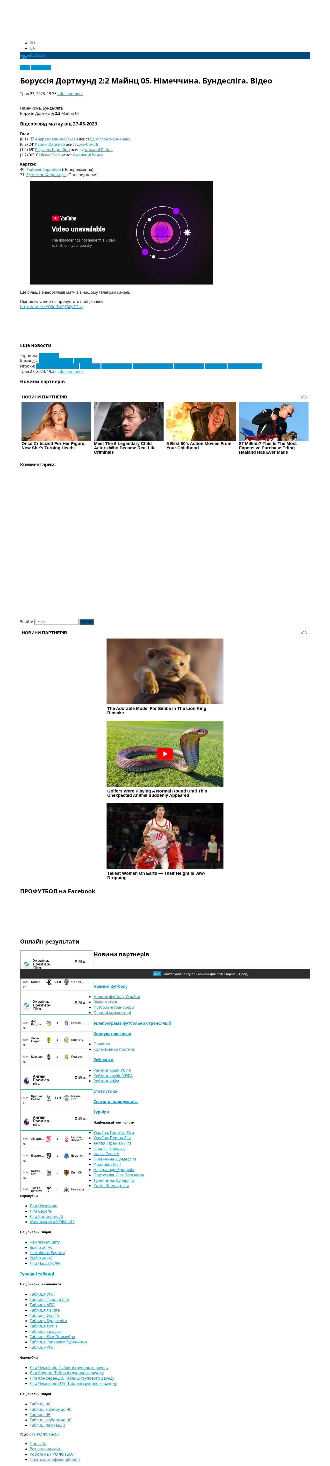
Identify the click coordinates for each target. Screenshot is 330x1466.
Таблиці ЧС (40, 1404)
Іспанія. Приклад (109, 1148)
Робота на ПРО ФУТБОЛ (52, 1454)
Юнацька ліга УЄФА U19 (52, 1221)
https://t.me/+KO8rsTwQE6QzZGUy (51, 306)
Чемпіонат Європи (47, 1252)
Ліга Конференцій (46, 1216)
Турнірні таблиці (37, 1274)
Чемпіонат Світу (45, 1242)
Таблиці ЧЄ (40, 1414)
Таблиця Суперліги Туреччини (58, 1342)
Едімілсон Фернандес (110, 139)
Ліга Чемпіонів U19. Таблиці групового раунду (73, 1383)
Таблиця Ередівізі (46, 1331)
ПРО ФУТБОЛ (46, 1434)
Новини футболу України (116, 996)
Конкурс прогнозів (112, 1033)
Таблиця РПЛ (42, 1347)
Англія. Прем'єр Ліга (112, 1143)
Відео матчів (105, 1002)
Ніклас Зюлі (50, 155)
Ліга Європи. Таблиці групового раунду (67, 1373)
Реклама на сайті (45, 1449)
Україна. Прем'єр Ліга (113, 1132)
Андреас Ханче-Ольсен (56, 139)
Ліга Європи (41, 1211)
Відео (25, 67)
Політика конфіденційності (55, 1459)
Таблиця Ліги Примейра (52, 1336)
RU (32, 43)
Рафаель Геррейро (52, 149)
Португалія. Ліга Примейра (118, 1175)
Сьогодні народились (115, 1101)
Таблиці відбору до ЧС (51, 1409)
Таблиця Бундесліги (48, 1320)
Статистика (105, 1091)
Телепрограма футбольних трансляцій (132, 1023)
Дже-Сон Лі (87, 144)
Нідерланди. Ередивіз (113, 1169)
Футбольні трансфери (113, 1007)
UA (32, 48)
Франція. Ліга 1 (107, 1164)
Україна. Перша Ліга (112, 1137)
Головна (37, 54)
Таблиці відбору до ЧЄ (51, 1420)
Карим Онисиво (50, 144)
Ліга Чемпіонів (43, 1206)
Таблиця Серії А (44, 1315)
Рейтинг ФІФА (106, 1081)
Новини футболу (110, 986)
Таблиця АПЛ (42, 1304)
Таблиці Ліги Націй (47, 1425)
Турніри (101, 1112)
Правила (101, 1044)
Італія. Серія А (106, 1153)
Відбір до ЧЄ (41, 1258)
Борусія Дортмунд (56, 360)
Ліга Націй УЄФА (45, 1263)
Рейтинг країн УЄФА (112, 1070)
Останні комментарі (112, 1012)
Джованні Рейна (97, 149)
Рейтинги (103, 1059)
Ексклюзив (41, 67)
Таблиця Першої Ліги (50, 1299)
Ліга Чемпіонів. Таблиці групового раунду (69, 1367)
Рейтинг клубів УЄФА (113, 1075)
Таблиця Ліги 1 (43, 1326)
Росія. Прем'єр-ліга (111, 1185)
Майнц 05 (83, 360)
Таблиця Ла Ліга (45, 1310)
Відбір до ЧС (41, 1247)
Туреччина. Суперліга (113, 1180)
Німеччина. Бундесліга (114, 1159)
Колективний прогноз (114, 1049)
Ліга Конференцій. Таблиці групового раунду (72, 1378)
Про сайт (38, 1443)
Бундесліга (49, 355)
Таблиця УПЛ (42, 1294)
